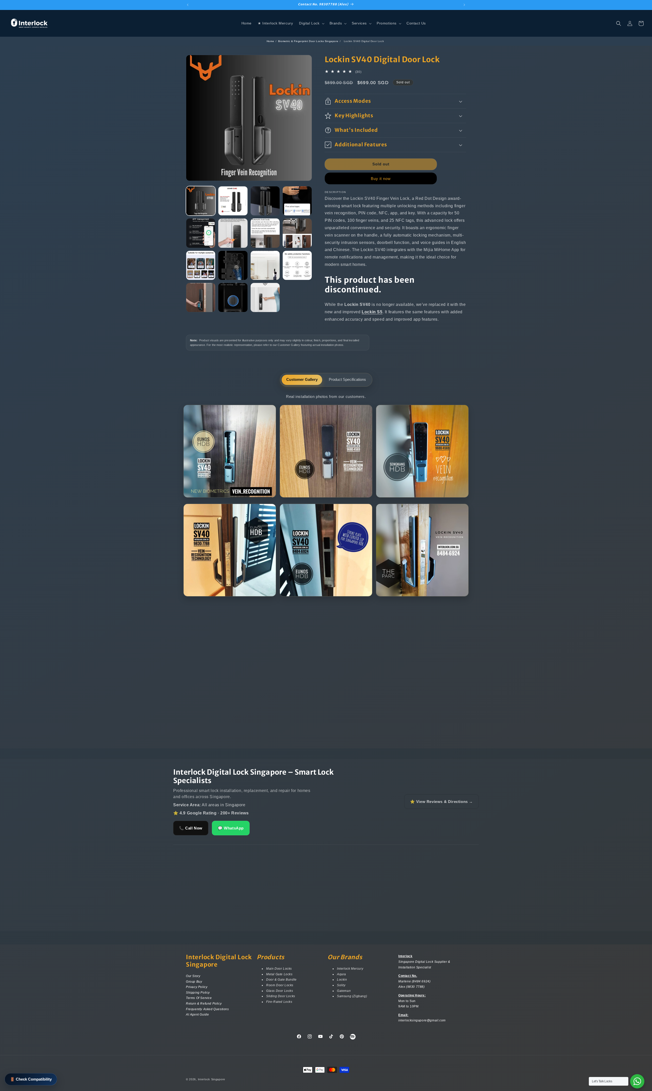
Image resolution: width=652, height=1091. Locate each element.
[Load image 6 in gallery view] (233, 233)
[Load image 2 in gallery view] (233, 201)
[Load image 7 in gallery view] (265, 233)
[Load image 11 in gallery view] (265, 265)
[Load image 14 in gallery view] (233, 297)
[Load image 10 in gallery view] (233, 265)
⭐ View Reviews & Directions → (441, 801)
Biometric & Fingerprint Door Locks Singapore (308, 41)
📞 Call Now (190, 828)
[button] (311, 23)
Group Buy (194, 981)
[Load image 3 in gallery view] (265, 201)
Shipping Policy (198, 992)
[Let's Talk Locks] (637, 1081)
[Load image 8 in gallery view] (297, 233)
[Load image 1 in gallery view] (200, 201)
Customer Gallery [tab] (302, 380)
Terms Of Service (199, 998)
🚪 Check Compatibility (31, 1079)
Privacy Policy (196, 987)
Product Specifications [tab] (347, 380)
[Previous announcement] (187, 5)
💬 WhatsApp (231, 828)
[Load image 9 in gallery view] (200, 265)
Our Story (193, 977)
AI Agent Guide (197, 1014)
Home (270, 41)
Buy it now (381, 178)
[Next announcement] (464, 5)
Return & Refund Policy (204, 1003)
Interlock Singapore (211, 1079)
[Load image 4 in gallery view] (297, 201)
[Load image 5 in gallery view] (200, 233)
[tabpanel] (326, 498)
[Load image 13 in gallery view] (200, 297)
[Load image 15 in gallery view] (265, 297)
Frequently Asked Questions (207, 1009)
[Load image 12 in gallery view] (297, 265)
